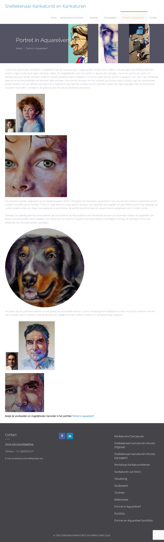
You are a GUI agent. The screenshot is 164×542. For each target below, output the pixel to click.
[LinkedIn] (70, 436)
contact (62, 314)
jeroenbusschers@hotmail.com (27, 458)
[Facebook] (62, 436)
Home (19, 48)
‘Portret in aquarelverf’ (83, 416)
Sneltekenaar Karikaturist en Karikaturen (45, 6)
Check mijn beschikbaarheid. (19, 444)
